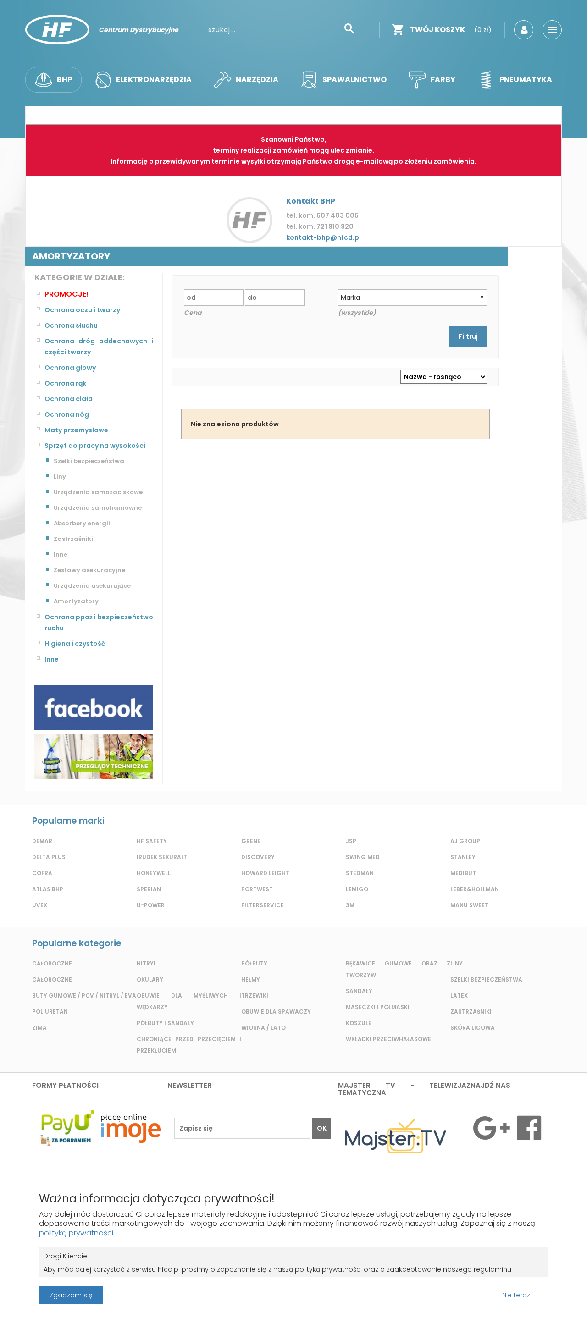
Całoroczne (52, 963)
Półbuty (254, 963)
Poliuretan (50, 1011)
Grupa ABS (325, 1298)
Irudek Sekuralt (162, 857)
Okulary (150, 979)
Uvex (39, 905)
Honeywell (154, 873)
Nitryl (146, 963)
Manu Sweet (469, 905)
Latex (459, 995)
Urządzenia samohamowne (98, 507)
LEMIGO (357, 889)
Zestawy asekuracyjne (89, 570)
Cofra (42, 873)
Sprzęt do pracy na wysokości (94, 445)
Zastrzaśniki (73, 539)
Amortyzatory (76, 601)
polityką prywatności (76, 1233)
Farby (443, 79)
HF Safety (152, 841)
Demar (42, 841)
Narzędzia (257, 79)
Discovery (258, 857)
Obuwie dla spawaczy (276, 1011)
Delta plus (49, 857)
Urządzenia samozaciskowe (98, 492)
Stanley (463, 857)
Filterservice (262, 905)
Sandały (359, 991)
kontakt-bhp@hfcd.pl (323, 237)
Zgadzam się (71, 1295)
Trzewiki (254, 995)
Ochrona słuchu (71, 325)
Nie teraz (516, 1295)
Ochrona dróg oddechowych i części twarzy (98, 346)
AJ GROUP (465, 841)
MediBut (463, 873)
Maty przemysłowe (76, 430)
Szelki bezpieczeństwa (89, 461)
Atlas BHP (47, 889)
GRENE (250, 841)
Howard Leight (265, 873)
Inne (60, 554)
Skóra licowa (472, 1027)
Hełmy (250, 979)
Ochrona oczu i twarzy (82, 309)
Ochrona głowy (70, 367)
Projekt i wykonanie (261, 1290)
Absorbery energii (82, 523)
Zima (39, 1027)
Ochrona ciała (68, 398)
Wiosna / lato (263, 1027)
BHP (64, 79)
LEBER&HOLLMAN (474, 889)
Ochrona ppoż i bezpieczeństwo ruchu (98, 622)
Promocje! (66, 294)
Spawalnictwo (354, 79)
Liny (60, 476)
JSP (351, 841)
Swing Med (363, 857)
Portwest (257, 889)
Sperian (149, 889)
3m (350, 905)
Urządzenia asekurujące (92, 585)
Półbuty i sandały (165, 1023)
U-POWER (151, 905)
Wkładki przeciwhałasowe (388, 1039)
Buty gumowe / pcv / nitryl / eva (84, 995)
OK (322, 1128)
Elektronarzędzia (154, 79)
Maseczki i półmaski (378, 1007)
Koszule (358, 1023)
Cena (192, 312)
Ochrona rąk (65, 383)
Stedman (360, 873)
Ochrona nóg (66, 414)
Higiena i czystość (74, 643)
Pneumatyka (525, 79)
